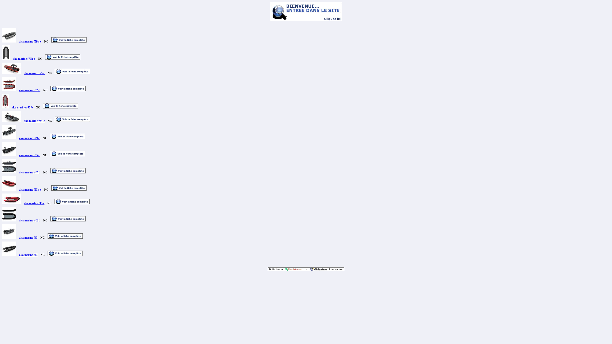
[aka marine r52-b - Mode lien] (68, 90)
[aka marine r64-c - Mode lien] (72, 121)
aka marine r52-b (29, 90)
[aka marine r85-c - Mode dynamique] (9, 155)
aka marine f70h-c (24, 58)
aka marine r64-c (34, 121)
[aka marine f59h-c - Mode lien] (69, 41)
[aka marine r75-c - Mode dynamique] (11, 73)
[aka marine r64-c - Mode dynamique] (11, 121)
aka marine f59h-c (30, 41)
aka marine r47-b (29, 172)
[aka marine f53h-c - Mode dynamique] (9, 189)
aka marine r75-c (34, 73)
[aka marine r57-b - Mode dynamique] (5, 107)
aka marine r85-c (29, 155)
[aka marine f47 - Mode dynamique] (9, 255)
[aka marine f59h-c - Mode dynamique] (9, 41)
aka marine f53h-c (30, 189)
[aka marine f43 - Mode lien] (65, 237)
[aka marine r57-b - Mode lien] (60, 107)
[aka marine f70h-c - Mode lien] (62, 58)
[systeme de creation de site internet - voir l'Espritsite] (287, 270)
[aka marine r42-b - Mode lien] (68, 220)
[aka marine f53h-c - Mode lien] (69, 189)
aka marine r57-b (22, 107)
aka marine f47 (28, 255)
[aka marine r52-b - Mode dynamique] (9, 90)
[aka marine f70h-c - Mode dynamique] (6, 58)
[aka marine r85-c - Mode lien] (67, 155)
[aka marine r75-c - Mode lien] (72, 73)
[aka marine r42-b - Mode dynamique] (9, 220)
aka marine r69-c (29, 138)
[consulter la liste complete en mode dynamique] (306, 20)
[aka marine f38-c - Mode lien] (72, 203)
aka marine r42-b (29, 220)
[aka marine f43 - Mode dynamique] (9, 237)
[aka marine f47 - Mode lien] (65, 255)
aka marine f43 (28, 237)
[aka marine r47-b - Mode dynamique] (9, 172)
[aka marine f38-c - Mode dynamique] (11, 203)
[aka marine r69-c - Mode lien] (67, 138)
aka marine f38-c (34, 203)
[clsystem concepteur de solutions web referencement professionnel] (325, 270)
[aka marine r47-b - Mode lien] (68, 172)
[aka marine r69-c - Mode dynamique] (9, 138)
